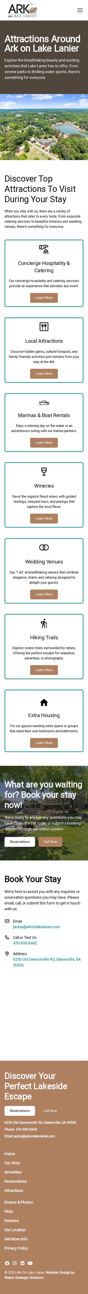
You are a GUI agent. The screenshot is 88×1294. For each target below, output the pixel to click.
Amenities (13, 1172)
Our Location (15, 1230)
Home (9, 1153)
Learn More (44, 298)
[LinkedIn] (22, 1263)
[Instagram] (14, 1263)
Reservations (20, 842)
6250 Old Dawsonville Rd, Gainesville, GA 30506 (40, 1122)
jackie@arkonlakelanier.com (36, 927)
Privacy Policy (16, 1248)
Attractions (13, 1190)
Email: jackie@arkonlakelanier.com (29, 1136)
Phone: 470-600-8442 (20, 1129)
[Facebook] (7, 1263)
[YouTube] (30, 1263)
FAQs (8, 1211)
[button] (79, 10)
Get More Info (16, 1239)
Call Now (50, 842)
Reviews (11, 1220)
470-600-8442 (25, 943)
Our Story (12, 1163)
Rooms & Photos (18, 1202)
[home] (22, 10)
